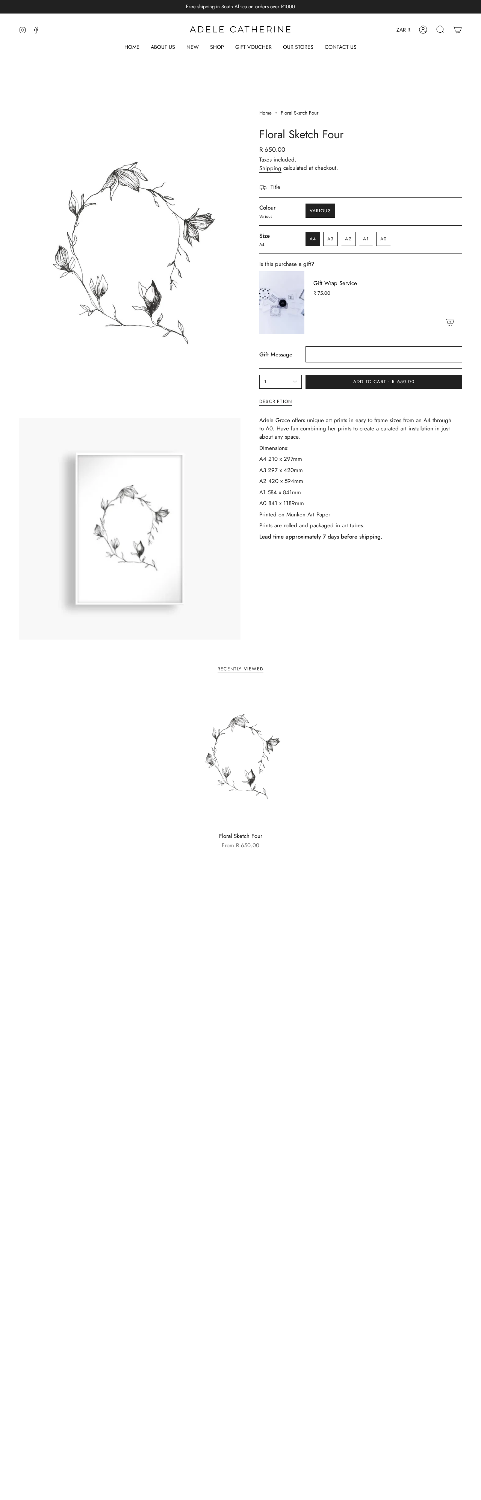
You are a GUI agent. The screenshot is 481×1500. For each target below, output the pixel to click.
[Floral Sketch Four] (241, 757)
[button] (217, 47)
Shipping (270, 168)
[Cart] (457, 29)
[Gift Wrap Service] (281, 302)
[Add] (450, 322)
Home (265, 112)
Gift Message (275, 354)
